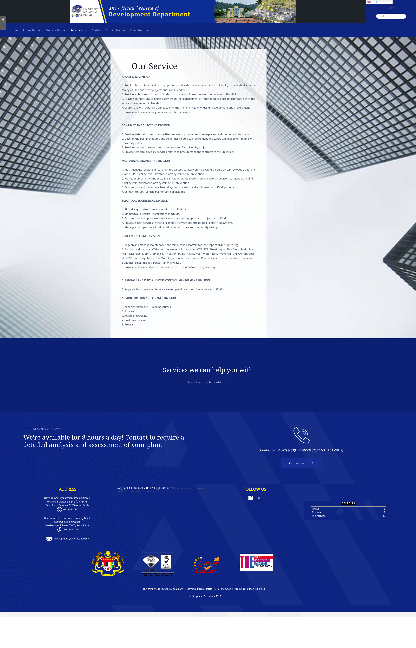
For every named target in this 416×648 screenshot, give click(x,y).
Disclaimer (135, 491)
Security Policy (184, 487)
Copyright (151, 491)
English (373, 2)
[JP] (183, 11)
